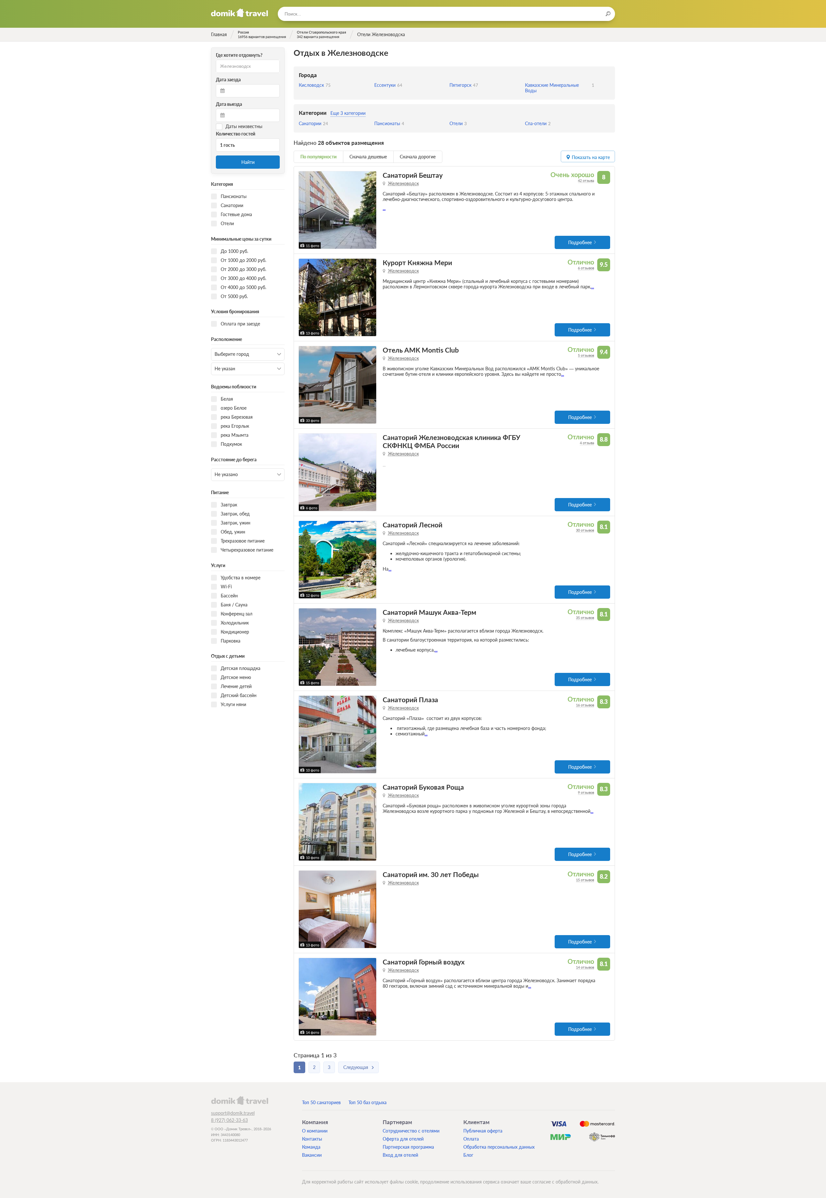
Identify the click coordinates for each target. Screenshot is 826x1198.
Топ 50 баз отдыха (367, 1102)
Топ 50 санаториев (321, 1102)
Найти (248, 162)
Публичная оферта (482, 1130)
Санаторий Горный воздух (424, 962)
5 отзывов (586, 355)
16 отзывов (585, 705)
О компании (314, 1130)
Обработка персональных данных (499, 1147)
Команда (311, 1147)
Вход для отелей (400, 1155)
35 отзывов (585, 617)
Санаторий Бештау (413, 175)
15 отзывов (585, 880)
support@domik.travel (233, 1113)
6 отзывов (586, 268)
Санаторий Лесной (412, 525)
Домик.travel (239, 12)
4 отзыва (587, 443)
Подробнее (580, 242)
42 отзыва (586, 180)
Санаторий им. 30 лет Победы (431, 874)
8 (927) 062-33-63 (229, 1120)
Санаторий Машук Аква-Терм (429, 612)
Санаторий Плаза (410, 699)
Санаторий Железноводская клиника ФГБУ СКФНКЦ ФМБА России (451, 441)
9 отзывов (586, 792)
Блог (468, 1155)
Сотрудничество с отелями (411, 1130)
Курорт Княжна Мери (417, 262)
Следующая (355, 1067)
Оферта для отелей (403, 1139)
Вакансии (312, 1155)
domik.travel (239, 1100)
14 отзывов (585, 967)
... (384, 208)
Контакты (312, 1139)
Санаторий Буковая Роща (423, 787)
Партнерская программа (408, 1147)
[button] (304, 210)
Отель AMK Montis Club (421, 350)
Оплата (471, 1139)
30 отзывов (585, 530)
